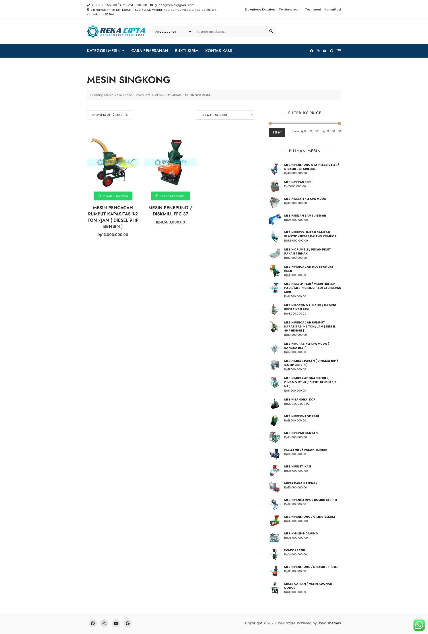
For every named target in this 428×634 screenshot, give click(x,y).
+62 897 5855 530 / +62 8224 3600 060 (119, 5)
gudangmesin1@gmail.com (174, 5)
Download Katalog (260, 9)
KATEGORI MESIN (104, 51)
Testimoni (313, 9)
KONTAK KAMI (219, 51)
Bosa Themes (329, 623)
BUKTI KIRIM (187, 51)
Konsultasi (332, 9)
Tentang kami (290, 9)
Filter (277, 132)
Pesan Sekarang (115, 196)
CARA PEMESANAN (149, 51)
